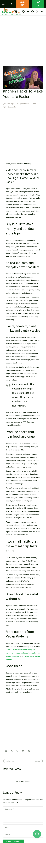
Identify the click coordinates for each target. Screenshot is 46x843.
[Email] (41, 11)
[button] (3, 4)
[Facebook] (32, 11)
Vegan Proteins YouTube (27, 104)
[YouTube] (28, 11)
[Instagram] (23, 11)
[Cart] (15, 11)
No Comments (10, 107)
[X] (37, 11)
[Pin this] (29, 751)
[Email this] (6, 751)
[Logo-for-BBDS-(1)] (11, 11)
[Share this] (11, 751)
